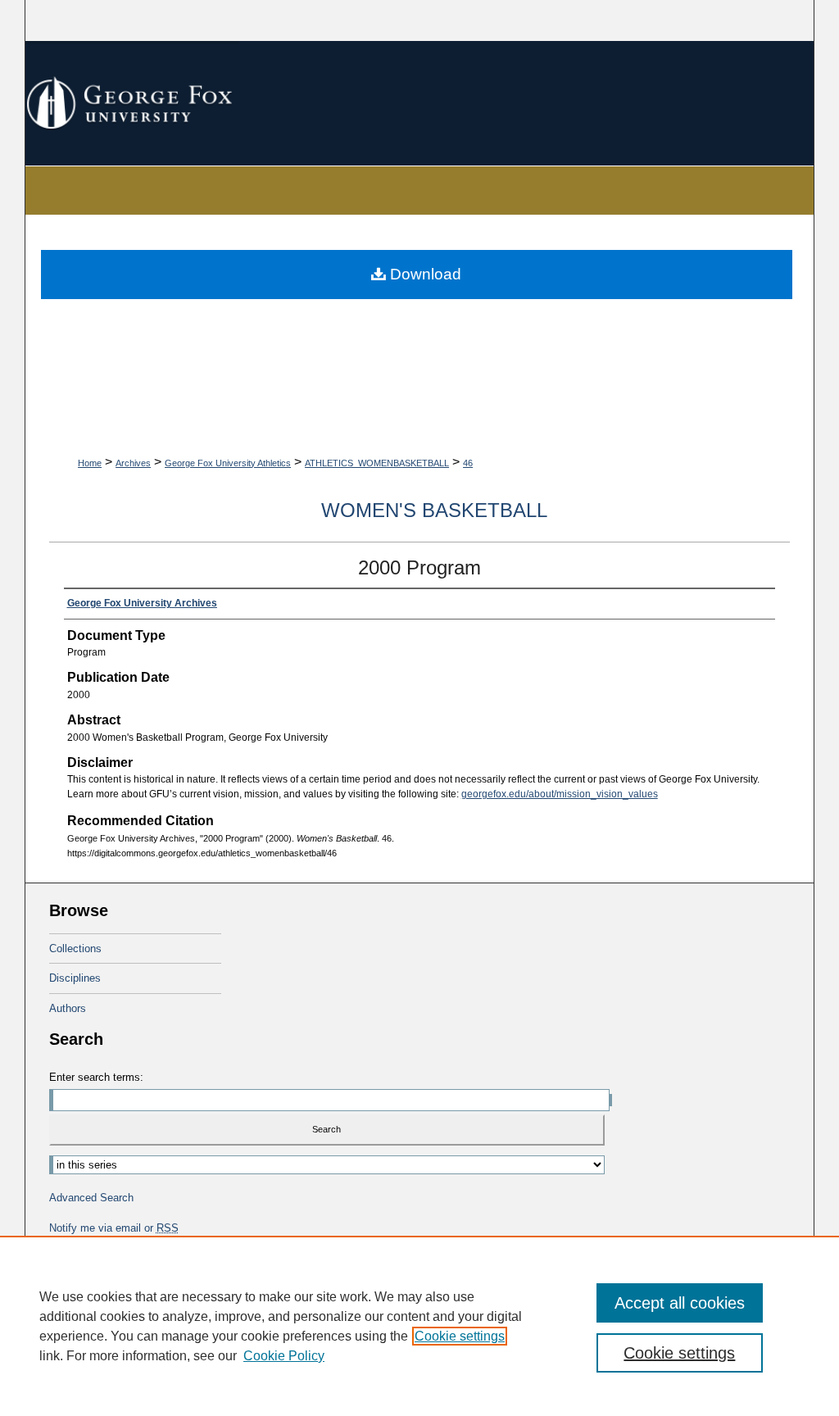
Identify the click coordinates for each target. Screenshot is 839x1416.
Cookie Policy (283, 1356)
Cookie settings (460, 1336)
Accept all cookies (680, 1303)
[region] (419, 1326)
